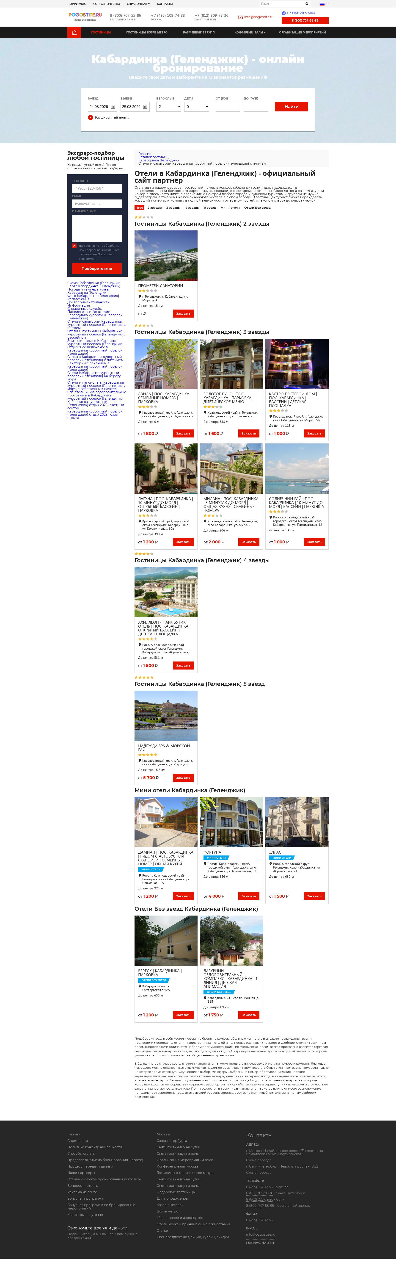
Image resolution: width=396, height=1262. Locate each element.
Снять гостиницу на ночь (178, 1153)
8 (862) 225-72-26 (259, 1199)
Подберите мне (97, 268)
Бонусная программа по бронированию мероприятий (101, 1206)
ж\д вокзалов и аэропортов (180, 1218)
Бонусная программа (85, 1198)
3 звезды (173, 207)
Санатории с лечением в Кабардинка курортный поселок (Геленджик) (94, 366)
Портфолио (76, 3)
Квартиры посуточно (85, 1215)
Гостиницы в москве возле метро (185, 1173)
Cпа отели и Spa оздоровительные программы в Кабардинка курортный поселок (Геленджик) (96, 395)
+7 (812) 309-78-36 (211, 15)
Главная (73, 1134)
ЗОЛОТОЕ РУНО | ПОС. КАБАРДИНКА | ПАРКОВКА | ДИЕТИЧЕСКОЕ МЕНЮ (228, 397)
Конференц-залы (249, 32)
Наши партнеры (81, 1173)
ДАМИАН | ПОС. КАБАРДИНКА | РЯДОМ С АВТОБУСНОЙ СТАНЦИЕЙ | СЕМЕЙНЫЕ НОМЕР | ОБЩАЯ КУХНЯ (165, 858)
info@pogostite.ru (258, 17)
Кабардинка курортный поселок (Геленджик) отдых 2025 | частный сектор (95, 405)
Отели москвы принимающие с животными (194, 1224)
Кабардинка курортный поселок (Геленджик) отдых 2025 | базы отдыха (94, 414)
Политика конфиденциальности (94, 1147)
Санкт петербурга (172, 1141)
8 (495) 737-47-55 (259, 1187)
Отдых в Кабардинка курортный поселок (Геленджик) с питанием (95, 358)
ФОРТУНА (212, 852)
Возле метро (167, 1211)
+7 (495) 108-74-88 (168, 15)
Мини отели (230, 207)
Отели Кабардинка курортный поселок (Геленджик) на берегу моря (94, 376)
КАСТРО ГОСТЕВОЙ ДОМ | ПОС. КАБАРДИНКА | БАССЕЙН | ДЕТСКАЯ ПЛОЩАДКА (293, 399)
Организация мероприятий (302, 32)
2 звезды (155, 207)
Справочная (137, 3)
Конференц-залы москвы (178, 1166)
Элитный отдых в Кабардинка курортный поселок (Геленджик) (95, 342)
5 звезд (210, 207)
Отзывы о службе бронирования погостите (104, 1179)
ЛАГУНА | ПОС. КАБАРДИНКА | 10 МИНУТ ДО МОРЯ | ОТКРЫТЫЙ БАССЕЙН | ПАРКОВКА (165, 504)
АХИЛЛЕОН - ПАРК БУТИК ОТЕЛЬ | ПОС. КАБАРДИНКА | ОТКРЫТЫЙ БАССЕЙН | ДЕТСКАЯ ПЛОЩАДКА (164, 628)
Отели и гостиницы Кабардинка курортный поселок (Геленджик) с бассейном (96, 334)
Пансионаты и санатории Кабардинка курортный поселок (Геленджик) (94, 315)
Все (140, 207)
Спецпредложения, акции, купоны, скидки (193, 1237)
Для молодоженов (172, 1198)
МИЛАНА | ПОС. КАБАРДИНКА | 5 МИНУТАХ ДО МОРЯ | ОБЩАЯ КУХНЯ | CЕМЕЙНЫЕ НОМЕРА (231, 504)
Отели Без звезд (257, 207)
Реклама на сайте (82, 1192)
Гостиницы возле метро (147, 32)
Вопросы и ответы (83, 1186)
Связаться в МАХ (299, 13)
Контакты (165, 3)
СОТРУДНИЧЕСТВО (106, 3)
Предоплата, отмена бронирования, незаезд (105, 1160)
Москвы (163, 1134)
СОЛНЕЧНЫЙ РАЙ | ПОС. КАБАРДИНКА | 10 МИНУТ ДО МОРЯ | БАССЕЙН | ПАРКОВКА (296, 502)
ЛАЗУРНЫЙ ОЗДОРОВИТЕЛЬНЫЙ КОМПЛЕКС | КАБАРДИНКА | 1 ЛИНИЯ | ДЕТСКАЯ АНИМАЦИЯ (231, 978)
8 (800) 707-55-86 (125, 15)
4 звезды (192, 207)
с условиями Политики (95, 254)
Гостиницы (101, 32)
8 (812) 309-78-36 (259, 1193)
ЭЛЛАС (275, 852)
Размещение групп (199, 32)
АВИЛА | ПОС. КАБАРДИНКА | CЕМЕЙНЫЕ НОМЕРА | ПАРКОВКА (164, 397)
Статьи (162, 1231)
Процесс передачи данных (90, 1166)
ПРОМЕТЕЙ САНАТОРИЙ (160, 285)
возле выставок (170, 1205)
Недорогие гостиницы (176, 1192)
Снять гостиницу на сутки (178, 1147)
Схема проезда (258, 1160)
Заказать (183, 313)
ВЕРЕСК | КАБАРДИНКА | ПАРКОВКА (160, 972)
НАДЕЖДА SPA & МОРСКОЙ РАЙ (164, 747)
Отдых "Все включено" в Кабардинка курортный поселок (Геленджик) (94, 350)
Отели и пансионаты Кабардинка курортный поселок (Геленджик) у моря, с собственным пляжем (96, 385)
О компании (77, 1141)
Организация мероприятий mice (185, 1160)
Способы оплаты (81, 1153)
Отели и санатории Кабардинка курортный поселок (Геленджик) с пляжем (96, 324)
